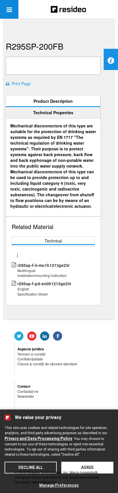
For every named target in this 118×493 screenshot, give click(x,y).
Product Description (53, 101)
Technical (53, 241)
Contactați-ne (27, 391)
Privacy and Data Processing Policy (38, 438)
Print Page (20, 83)
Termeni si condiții (31, 354)
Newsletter (25, 396)
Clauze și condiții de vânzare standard (47, 363)
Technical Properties (53, 112)
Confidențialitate (30, 358)
